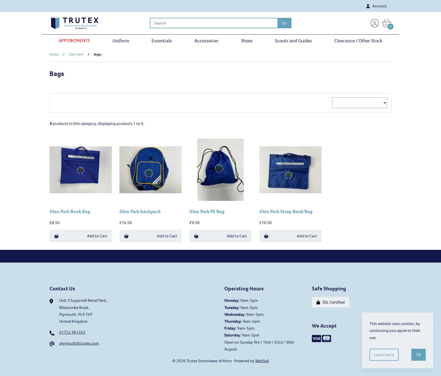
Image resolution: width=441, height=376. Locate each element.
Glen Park (76, 54)
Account (379, 6)
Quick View (82, 198)
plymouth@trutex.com (79, 343)
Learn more (384, 354)
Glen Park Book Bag (70, 211)
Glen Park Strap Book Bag (286, 211)
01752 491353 (72, 332)
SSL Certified (333, 302)
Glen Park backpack (140, 211)
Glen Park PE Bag (207, 211)
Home (54, 54)
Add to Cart (97, 236)
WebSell (262, 361)
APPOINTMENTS (74, 40)
